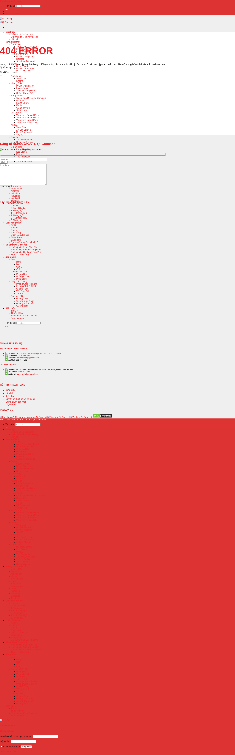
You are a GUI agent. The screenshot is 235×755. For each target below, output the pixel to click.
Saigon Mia (21, 110)
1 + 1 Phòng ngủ (19, 213)
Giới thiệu (10, 32)
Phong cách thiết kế (15, 566)
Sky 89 (19, 135)
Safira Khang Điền (25, 93)
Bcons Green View (25, 69)
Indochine (15, 193)
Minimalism (16, 574)
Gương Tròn (22, 306)
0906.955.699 (12, 13)
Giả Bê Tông (22, 289)
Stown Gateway (24, 564)
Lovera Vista (22, 88)
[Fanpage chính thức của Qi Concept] (11, 417)
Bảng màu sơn (18, 318)
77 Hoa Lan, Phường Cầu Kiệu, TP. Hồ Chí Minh (40, 353)
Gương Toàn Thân (25, 303)
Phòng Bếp (21, 279)
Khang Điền (16, 83)
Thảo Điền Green (24, 161)
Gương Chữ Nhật (24, 301)
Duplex (14, 205)
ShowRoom (16, 237)
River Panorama (24, 132)
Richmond (21, 100)
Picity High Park (24, 547)
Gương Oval (22, 298)
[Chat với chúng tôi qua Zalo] (5, 720)
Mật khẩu (5, 741)
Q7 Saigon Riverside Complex (31, 98)
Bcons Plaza (22, 471)
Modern (14, 576)
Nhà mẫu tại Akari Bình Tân (24, 247)
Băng (18, 262)
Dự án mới (16, 44)
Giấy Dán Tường (19, 281)
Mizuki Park (22, 451)
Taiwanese (16, 186)
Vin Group (16, 113)
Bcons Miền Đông (25, 469)
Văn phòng (16, 240)
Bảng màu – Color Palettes (24, 316)
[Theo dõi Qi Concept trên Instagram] (35, 417)
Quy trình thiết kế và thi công (24, 37)
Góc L (19, 267)
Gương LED (17, 296)
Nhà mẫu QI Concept (16, 245)
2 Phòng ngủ (17, 215)
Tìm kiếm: (10, 6)
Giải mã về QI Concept (22, 34)
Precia (19, 154)
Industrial (15, 196)
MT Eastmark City (24, 447)
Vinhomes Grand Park (27, 120)
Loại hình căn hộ (14, 601)
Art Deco (15, 191)
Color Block (16, 569)
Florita (19, 105)
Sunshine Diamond (25, 61)
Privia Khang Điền (25, 56)
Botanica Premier (24, 539)
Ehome (19, 81)
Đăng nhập (26, 747)
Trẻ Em (19, 294)
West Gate (21, 127)
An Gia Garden (23, 130)
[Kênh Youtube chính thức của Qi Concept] (81, 417)
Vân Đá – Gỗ (22, 291)
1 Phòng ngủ (17, 210)
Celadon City (22, 449)
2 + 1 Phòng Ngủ (19, 218)
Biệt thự (14, 225)
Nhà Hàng (16, 232)
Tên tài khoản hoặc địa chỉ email (16, 736)
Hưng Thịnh (17, 95)
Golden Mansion (24, 542)
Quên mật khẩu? (8, 751)
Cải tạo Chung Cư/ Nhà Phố (24, 242)
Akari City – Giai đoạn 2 (27, 444)
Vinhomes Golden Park (27, 117)
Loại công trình (13, 223)
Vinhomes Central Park (27, 115)
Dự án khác (16, 147)
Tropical (15, 201)
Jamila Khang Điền (25, 91)
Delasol (20, 59)
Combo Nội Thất (19, 272)
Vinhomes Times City (26, 122)
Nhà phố (15, 227)
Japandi (15, 571)
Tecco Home (22, 561)
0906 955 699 (24, 355)
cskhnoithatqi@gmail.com (28, 358)
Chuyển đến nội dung (10, 1)
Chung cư (16, 230)
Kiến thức (10, 308)
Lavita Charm (22, 103)
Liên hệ (14, 39)
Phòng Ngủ (21, 274)
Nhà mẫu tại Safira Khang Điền (26, 249)
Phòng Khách (23, 276)
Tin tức (14, 311)
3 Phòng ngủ (17, 220)
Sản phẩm (10, 257)
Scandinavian (17, 188)
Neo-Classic (17, 579)
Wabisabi (15, 198)
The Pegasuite (23, 157)
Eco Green (21, 152)
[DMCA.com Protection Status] (102, 417)
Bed (18, 264)
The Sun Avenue (24, 139)
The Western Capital (26, 557)
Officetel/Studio (18, 208)
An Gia (14, 125)
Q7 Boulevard (23, 108)
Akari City (21, 78)
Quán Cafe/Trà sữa (20, 235)
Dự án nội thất (12, 42)
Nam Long (16, 76)
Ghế (18, 269)
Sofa (13, 259)
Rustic (14, 581)
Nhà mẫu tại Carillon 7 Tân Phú (26, 252)
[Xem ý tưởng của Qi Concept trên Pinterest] (58, 417)
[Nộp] (6, 9)
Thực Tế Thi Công (20, 254)
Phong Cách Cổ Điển (26, 286)
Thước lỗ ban (17, 313)
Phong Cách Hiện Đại (27, 284)
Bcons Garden (23, 66)
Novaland (15, 137)
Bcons (14, 461)
